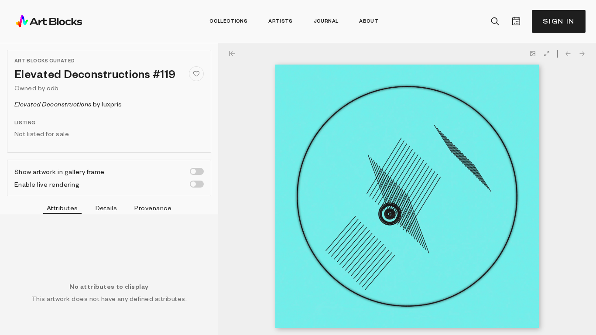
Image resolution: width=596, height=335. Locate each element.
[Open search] (495, 21)
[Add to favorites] (196, 73)
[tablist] (109, 209)
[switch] (197, 171)
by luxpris (68, 104)
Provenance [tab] (152, 208)
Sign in (559, 21)
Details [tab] (106, 208)
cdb (52, 88)
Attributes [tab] (62, 208)
